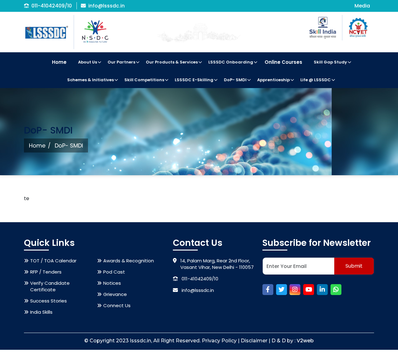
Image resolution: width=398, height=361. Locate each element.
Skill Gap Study (330, 62)
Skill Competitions (144, 80)
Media (362, 5)
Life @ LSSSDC (315, 80)
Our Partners (121, 62)
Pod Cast (114, 272)
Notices (112, 283)
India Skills (41, 312)
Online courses (283, 62)
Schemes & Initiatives (90, 80)
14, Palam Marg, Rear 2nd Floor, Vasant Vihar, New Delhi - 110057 (217, 263)
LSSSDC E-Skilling (194, 80)
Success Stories (48, 301)
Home (59, 62)
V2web (305, 340)
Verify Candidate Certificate (50, 286)
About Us (87, 62)
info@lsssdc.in (106, 5)
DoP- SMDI (235, 80)
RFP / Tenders (46, 272)
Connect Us (117, 305)
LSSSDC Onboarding (230, 62)
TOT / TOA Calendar (53, 260)
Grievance (115, 294)
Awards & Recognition (128, 260)
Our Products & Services (172, 62)
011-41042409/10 (51, 5)
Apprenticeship (273, 80)
